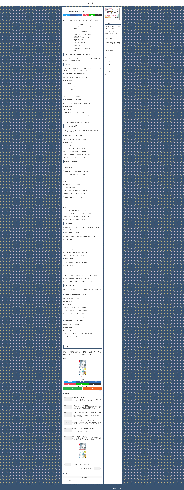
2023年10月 (107, 67)
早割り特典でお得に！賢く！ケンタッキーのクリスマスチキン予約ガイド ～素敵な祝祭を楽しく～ (113, 44)
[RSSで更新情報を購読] (92, 388)
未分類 (65, 358)
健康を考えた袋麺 (77, 45)
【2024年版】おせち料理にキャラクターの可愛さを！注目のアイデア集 (113, 32)
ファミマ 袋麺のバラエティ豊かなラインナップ (82, 26)
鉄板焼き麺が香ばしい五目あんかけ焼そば (82, 48)
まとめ (75, 50)
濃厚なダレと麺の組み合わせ (79, 36)
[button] (98, 15)
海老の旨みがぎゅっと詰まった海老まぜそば (83, 34)
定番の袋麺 (76, 28)
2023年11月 (107, 64)
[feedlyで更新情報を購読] (72, 388)
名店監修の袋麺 (77, 40)
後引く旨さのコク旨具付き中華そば (81, 31)
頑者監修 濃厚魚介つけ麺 (79, 43)
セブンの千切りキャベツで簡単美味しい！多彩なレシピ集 (112, 50)
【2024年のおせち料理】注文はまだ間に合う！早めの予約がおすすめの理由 (113, 27)
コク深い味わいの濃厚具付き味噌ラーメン (82, 29)
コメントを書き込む (82, 477)
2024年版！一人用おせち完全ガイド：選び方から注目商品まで (113, 38)
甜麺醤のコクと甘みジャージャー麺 (81, 39)
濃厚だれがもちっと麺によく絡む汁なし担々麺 (83, 37)
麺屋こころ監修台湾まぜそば (80, 42)
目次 (81, 24)
